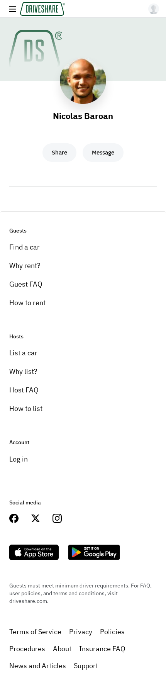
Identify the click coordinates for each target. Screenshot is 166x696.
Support (86, 665)
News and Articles (37, 665)
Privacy (80, 631)
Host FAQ (24, 389)
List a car (23, 352)
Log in (18, 459)
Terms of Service (35, 631)
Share (59, 152)
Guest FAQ (25, 284)
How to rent (27, 302)
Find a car (24, 247)
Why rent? (25, 265)
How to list (25, 408)
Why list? (23, 371)
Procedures (27, 648)
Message (103, 152)
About (62, 648)
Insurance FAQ (102, 648)
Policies (112, 631)
